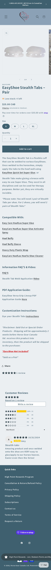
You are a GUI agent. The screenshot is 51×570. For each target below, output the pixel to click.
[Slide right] (31, 79)
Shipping (5, 108)
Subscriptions (12, 502)
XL (33, 126)
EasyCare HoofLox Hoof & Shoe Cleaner (22, 255)
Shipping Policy (12, 495)
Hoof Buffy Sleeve (11, 244)
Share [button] (7, 366)
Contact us (10, 508)
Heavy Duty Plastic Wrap (15, 250)
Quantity (6, 132)
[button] (6, 17)
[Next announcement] (46, 4)
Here (24, 299)
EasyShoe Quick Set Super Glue (18, 172)
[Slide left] (19, 79)
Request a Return (13, 521)
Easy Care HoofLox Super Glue (18, 223)
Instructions (32, 316)
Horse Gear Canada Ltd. (20, 565)
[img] (21, 437)
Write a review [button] (25, 404)
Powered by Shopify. (38, 565)
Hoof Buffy (8, 238)
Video (36, 278)
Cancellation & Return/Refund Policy (23, 483)
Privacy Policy (12, 489)
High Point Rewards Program (19, 476)
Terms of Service (13, 514)
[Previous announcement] (4, 4)
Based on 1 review (14, 400)
